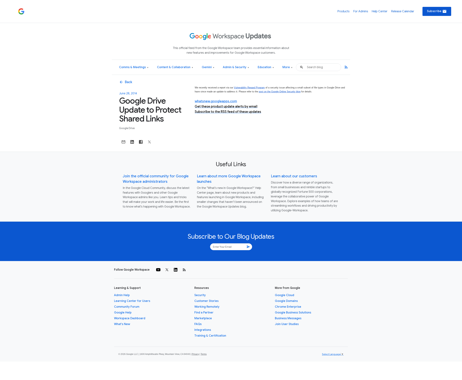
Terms (204, 354)
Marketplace (203, 318)
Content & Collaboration (175, 67)
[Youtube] (158, 269)
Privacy (195, 354)
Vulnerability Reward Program (249, 87)
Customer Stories (206, 301)
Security (200, 295)
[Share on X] (149, 142)
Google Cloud (284, 295)
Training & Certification (210, 336)
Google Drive (127, 128)
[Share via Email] (123, 142)
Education (266, 67)
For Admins (360, 11)
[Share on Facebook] (140, 142)
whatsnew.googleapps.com (216, 101)
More (287, 67)
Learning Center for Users (132, 301)
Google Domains (286, 301)
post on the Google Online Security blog (279, 91)
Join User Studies (287, 324)
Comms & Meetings (133, 67)
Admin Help (122, 295)
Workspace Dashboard (129, 318)
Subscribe (437, 11)
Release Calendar (402, 11)
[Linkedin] (175, 269)
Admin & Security (236, 67)
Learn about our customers (294, 176)
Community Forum (126, 307)
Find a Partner (203, 312)
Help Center (379, 11)
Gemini (208, 67)
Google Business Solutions (293, 312)
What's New (122, 324)
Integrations (202, 330)
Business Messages (288, 318)
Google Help (123, 312)
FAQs (198, 324)
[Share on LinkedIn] (132, 142)
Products (343, 11)
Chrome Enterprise (288, 307)
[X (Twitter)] (167, 269)
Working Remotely (206, 307)
